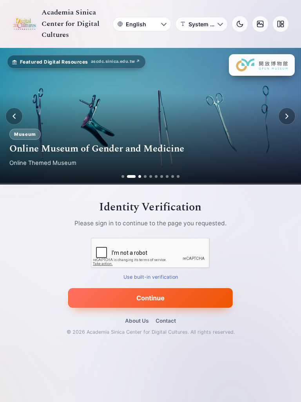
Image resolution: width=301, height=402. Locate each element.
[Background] (260, 24)
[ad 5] (150, 176)
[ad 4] (145, 176)
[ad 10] (178, 176)
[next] (287, 116)
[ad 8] (167, 176)
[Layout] (280, 24)
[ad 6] (156, 176)
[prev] (14, 116)
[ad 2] (128, 176)
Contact (166, 321)
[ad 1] (122, 176)
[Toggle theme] (240, 24)
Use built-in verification (150, 277)
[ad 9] (172, 176)
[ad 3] (136, 176)
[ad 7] (161, 176)
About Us (137, 321)
